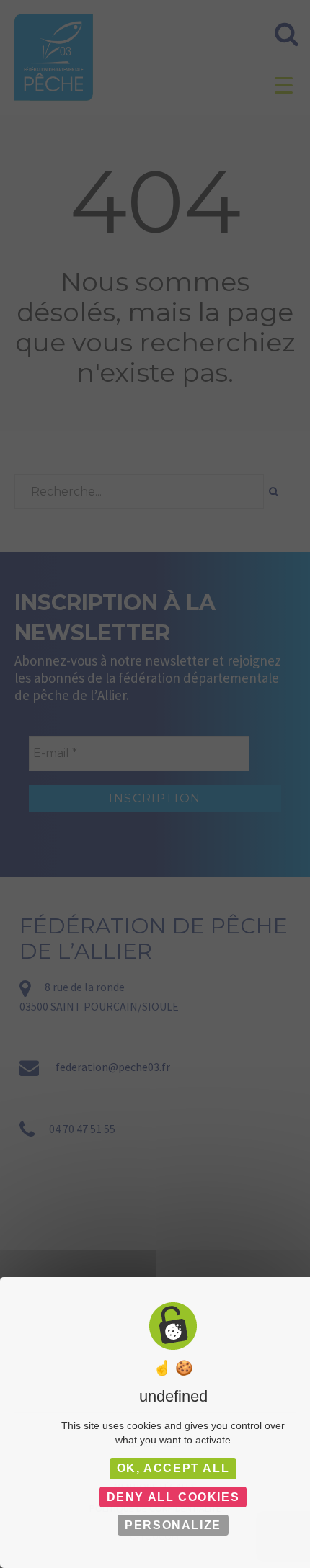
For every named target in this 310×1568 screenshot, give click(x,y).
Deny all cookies (173, 1497)
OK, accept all (173, 1468)
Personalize (173, 1525)
